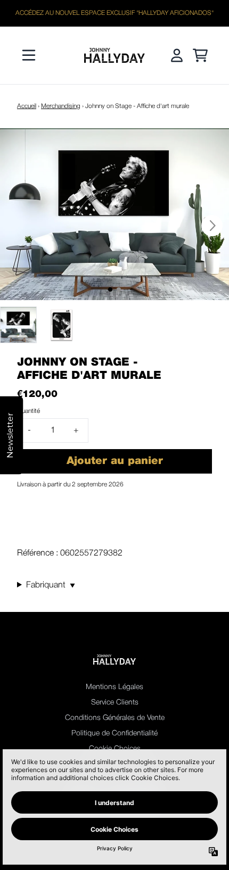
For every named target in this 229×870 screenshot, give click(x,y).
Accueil (26, 106)
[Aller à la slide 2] (119, 289)
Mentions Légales (114, 687)
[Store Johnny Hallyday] (114, 55)
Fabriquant (50, 585)
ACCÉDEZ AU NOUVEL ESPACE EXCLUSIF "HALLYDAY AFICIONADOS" (114, 13)
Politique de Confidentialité (114, 733)
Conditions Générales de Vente (115, 718)
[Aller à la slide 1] (110, 289)
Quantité (28, 411)
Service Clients (114, 702)
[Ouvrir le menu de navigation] (28, 55)
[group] (18, 324)
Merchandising (60, 106)
